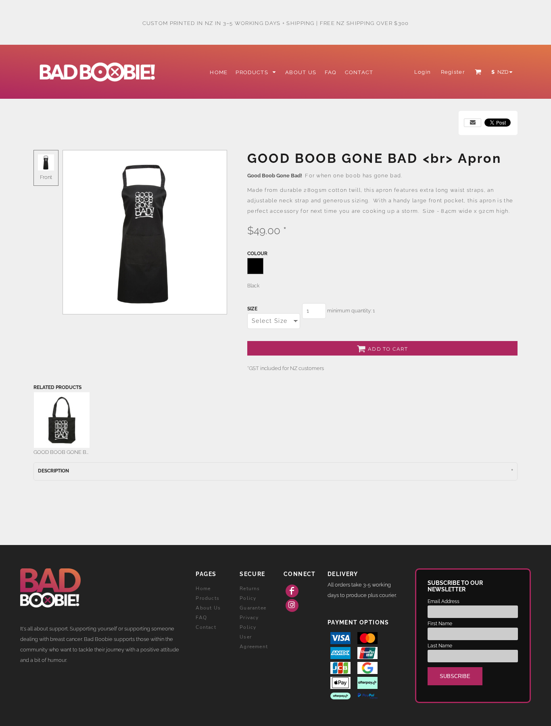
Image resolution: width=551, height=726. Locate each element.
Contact (206, 627)
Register (453, 72)
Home (203, 588)
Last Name (440, 646)
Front (46, 177)
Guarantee (253, 608)
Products (207, 598)
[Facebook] (292, 591)
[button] (256, 72)
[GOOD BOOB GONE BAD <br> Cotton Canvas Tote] (61, 420)
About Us (208, 608)
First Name (440, 623)
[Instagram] (292, 605)
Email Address (443, 601)
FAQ (201, 617)
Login (422, 72)
